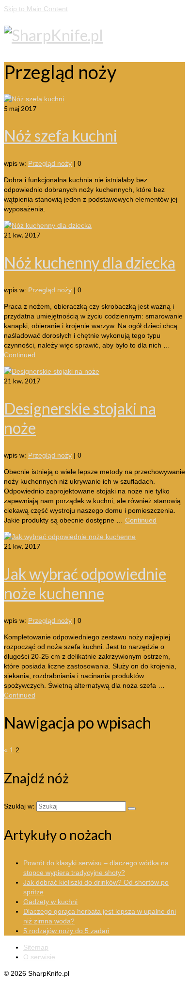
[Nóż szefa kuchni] (34, 99)
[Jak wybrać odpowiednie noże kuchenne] (70, 536)
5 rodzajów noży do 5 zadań (66, 931)
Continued (19, 355)
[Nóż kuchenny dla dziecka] (48, 225)
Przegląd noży (50, 163)
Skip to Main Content (36, 9)
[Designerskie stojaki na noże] (51, 371)
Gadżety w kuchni (50, 902)
